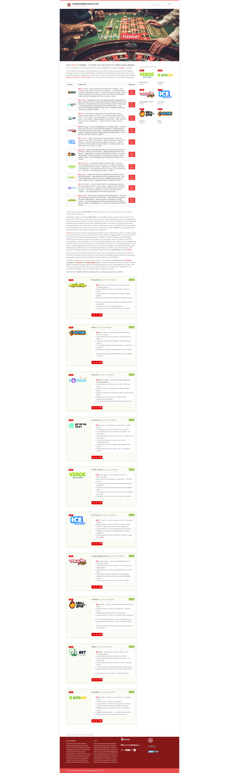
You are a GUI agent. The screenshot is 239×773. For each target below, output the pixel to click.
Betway (68, 77)
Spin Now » (96, 315)
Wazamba (75, 77)
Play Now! (131, 92)
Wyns (82, 88)
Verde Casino (84, 163)
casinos (73, 65)
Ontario (69, 233)
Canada (121, 68)
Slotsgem (83, 174)
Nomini (82, 184)
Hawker (112, 280)
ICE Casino (83, 138)
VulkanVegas (86, 77)
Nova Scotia (84, 735)
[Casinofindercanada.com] (83, 4)
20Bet (82, 113)
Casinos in (69, 735)
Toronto (128, 250)
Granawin (83, 100)
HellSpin (82, 150)
